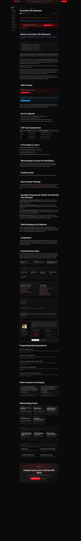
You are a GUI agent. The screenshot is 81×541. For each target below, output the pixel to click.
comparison (29, 73)
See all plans (44, 478)
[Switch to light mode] (79, 539)
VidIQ (29, 107)
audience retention (54, 65)
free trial (38, 63)
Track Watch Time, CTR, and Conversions (25, 286)
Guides (39, 1)
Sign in (59, 1)
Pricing (32, 1)
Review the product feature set (44, 290)
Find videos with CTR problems (25, 100)
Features (28, 1)
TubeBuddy (25, 105)
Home (20, 5)
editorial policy (41, 308)
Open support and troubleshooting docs (45, 294)
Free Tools (45, 1)
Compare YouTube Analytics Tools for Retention (31, 185)
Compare (35, 1)
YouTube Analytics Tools (23, 290)
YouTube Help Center (23, 302)
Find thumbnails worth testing (47, 25)
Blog (42, 1)
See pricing (31, 92)
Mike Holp (24, 308)
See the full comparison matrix (44, 289)
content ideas (26, 70)
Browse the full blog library (43, 286)
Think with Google (22, 303)
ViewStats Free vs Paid (23, 289)
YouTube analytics (35, 65)
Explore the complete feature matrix (44, 293)
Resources (49, 1)
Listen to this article (23, 28)
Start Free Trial (64, 1)
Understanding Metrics (46, 185)
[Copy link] (58, 13)
